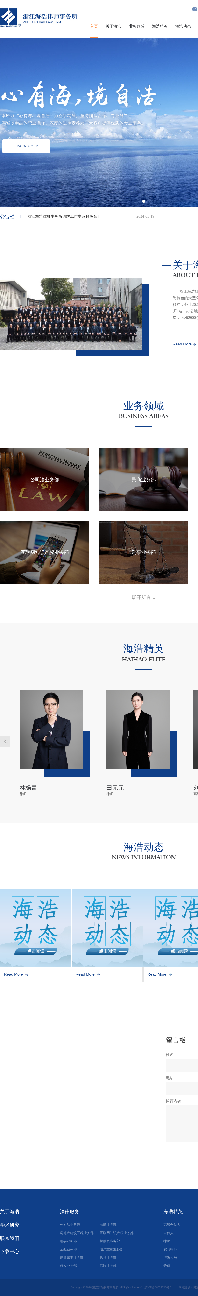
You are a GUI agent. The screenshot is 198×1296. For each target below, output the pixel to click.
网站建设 (184, 1287)
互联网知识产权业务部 (117, 1233)
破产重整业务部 (111, 1249)
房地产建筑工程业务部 (77, 1233)
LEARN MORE (26, 146)
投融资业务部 (110, 1241)
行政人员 (170, 1257)
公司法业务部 (70, 1225)
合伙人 (168, 1233)
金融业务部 (68, 1249)
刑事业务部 (68, 1241)
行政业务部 (68, 1266)
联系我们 (9, 1238)
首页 (94, 26)
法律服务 (69, 1211)
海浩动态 (183, 26)
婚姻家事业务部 (72, 1257)
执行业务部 (108, 1257)
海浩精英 (160, 26)
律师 (166, 1241)
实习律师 (170, 1249)
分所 (166, 1266)
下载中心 (9, 1251)
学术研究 (9, 1224)
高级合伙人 (171, 1225)
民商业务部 (108, 1225)
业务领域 (136, 26)
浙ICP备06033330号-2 (158, 1287)
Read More (182, 344)
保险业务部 (108, 1266)
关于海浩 (113, 26)
